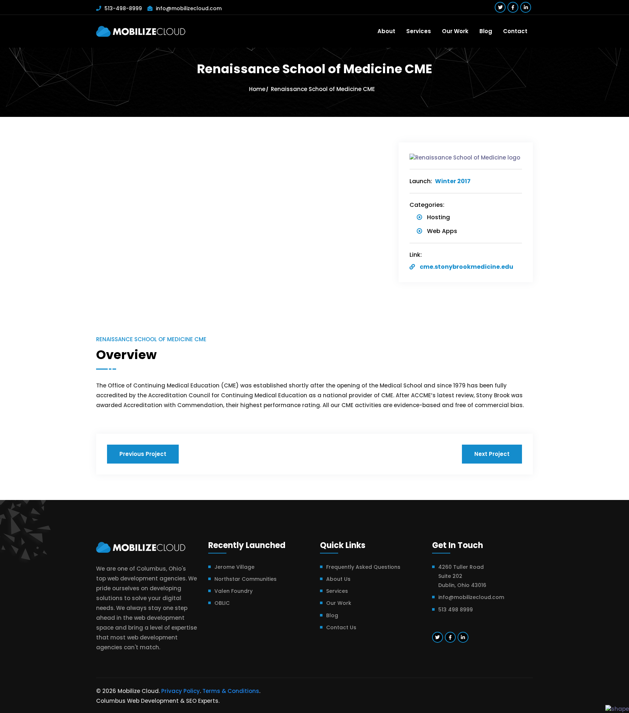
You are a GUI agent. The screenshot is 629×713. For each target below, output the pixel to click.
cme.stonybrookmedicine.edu (466, 267)
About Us (338, 579)
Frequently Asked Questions (363, 567)
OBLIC (222, 603)
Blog (485, 31)
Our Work (455, 31)
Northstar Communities (245, 579)
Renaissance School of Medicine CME (323, 89)
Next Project (492, 454)
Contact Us (341, 627)
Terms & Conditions (230, 691)
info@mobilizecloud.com (189, 8)
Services (418, 31)
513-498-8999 (123, 8)
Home (257, 89)
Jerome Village (234, 567)
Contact (515, 31)
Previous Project (142, 454)
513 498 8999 (455, 609)
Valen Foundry (233, 591)
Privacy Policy (180, 691)
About (386, 31)
